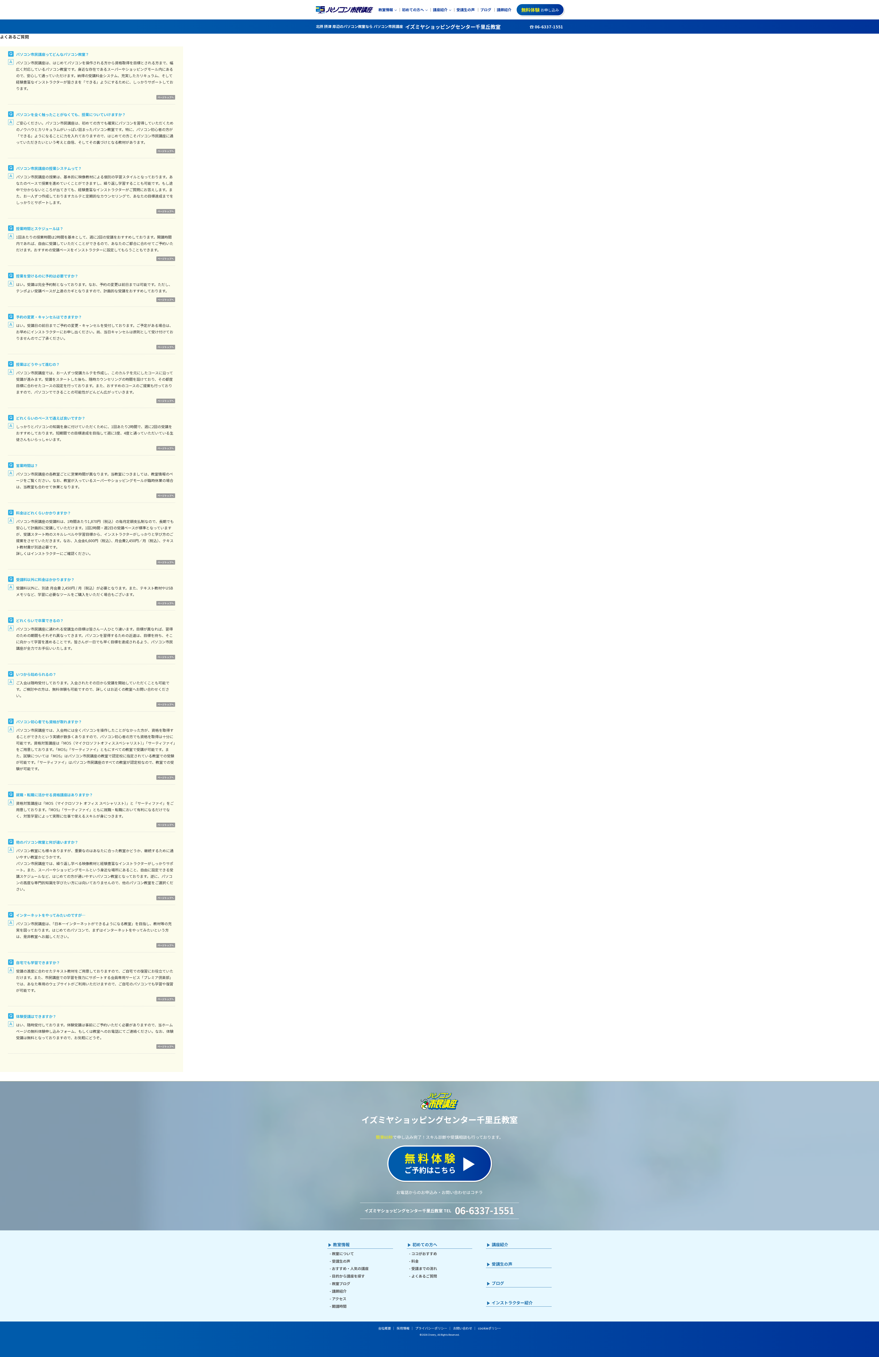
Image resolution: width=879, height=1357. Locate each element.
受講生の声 (465, 9)
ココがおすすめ (424, 1253)
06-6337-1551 (484, 1210)
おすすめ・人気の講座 (350, 1268)
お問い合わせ (462, 1328)
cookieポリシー (489, 1328)
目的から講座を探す (348, 1276)
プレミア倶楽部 (156, 977)
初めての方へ (413, 9)
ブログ (485, 9)
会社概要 (384, 1328)
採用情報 (403, 1328)
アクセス (339, 1298)
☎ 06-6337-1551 (546, 27)
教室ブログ (341, 1283)
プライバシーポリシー (431, 1328)
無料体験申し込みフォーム (53, 1031)
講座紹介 (440, 9)
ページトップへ (166, 97)
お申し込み (540, 9)
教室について (343, 1253)
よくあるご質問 (424, 1276)
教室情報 (385, 9)
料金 (415, 1261)
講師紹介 (504, 9)
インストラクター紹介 (512, 1302)
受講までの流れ (424, 1268)
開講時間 (339, 1306)
